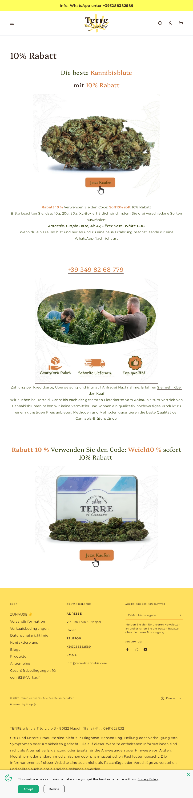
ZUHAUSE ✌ (21, 614)
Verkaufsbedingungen (29, 628)
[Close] (188, 774)
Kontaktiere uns (24, 642)
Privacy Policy (148, 779)
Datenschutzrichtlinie (29, 635)
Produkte (18, 656)
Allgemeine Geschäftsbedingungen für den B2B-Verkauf (33, 670)
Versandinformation (27, 621)
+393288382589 (79, 646)
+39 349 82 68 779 (96, 269)
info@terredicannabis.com (87, 663)
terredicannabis (31, 698)
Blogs (15, 649)
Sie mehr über (169, 387)
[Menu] (12, 23)
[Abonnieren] (180, 615)
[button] (160, 23)
